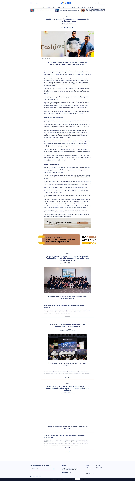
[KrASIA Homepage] (66, 3)
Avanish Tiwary (69, 23)
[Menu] (31, 3)
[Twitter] (67, 27)
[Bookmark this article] (75, 25)
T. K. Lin (69, 329)
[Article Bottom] (67, 223)
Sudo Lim (69, 262)
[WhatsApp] (72, 27)
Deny (83, 479)
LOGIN (96, 3)
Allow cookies (77, 479)
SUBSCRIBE (102, 3)
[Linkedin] (70, 27)
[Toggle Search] (37, 3)
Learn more (71, 479)
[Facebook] (65, 27)
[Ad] (67, 239)
